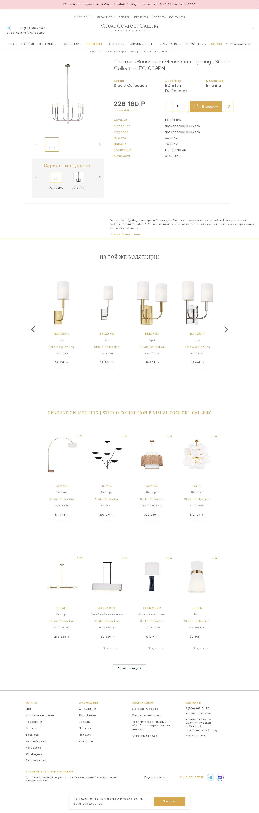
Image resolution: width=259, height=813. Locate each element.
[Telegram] (9, 28)
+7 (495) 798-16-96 (198, 714)
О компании (84, 17)
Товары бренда (121, 234)
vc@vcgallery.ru (196, 736)
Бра (13, 44)
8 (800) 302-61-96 (197, 708)
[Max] (220, 777)
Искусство (170, 44)
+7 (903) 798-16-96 (26, 30)
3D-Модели (196, 44)
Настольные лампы (38, 44)
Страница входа (144, 736)
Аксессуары (240, 44)
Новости (159, 17)
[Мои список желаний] (241, 30)
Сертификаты (36, 760)
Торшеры (116, 44)
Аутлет (217, 44)
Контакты (177, 17)
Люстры (95, 44)
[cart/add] (65, 374)
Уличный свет (142, 44)
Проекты (141, 17)
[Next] (99, 177)
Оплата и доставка (147, 715)
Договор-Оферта (145, 709)
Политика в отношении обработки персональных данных (151, 726)
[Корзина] (250, 30)
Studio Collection (130, 86)
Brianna (213, 86)
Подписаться (154, 777)
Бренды (125, 17)
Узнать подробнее (88, 804)
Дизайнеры (106, 17)
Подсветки (71, 44)
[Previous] (33, 329)
